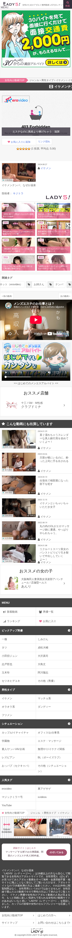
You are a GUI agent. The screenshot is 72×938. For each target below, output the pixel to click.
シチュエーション (12, 723)
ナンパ (59, 284)
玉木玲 (6, 672)
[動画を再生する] (19, 172)
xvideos (42, 796)
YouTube (7, 805)
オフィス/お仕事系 (48, 732)
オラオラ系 (8, 706)
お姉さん (39, 284)
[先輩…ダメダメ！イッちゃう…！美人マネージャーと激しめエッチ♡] (30, 827)
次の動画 (64, 296)
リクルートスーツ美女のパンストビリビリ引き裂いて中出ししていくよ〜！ (54, 554)
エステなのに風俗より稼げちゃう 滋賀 (36, 131)
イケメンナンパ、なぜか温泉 (18, 870)
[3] (23, 148)
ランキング (13, 621)
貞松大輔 (43, 647)
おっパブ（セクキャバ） (16, 765)
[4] (26, 148)
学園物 (6, 740)
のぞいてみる (56, 852)
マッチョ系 (44, 698)
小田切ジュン (9, 655)
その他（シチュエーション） (52, 768)
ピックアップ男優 (12, 630)
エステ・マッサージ (49, 740)
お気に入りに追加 (20, 142)
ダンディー (44, 706)
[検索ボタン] (67, 4)
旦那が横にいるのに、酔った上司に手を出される (54, 459)
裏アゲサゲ (44, 788)
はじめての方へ (47, 915)
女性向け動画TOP (12, 915)
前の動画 (7, 296)
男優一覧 (48, 611)
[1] (17, 148)
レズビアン (8, 757)
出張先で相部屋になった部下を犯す (54, 482)
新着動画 (12, 611)
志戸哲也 (7, 664)
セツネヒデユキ (11, 680)
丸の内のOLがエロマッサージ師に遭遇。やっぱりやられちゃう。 (54, 530)
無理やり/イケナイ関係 (51, 749)
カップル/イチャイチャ (15, 732)
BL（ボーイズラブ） (50, 757)
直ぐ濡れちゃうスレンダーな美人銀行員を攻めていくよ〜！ (54, 438)
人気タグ (7, 779)
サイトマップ (9, 922)
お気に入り (49, 621)
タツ (4, 647)
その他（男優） (47, 680)
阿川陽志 (43, 672)
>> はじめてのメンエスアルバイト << (36, 383)
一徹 (4, 639)
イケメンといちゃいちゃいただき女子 (54, 505)
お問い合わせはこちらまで (53, 922)
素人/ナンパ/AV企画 (13, 749)
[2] (20, 148)
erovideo (7, 788)
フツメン (7, 715)
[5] (29, 148)
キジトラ (18, 193)
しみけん (43, 639)
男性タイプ (8, 689)
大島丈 (42, 664)
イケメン (7, 698)
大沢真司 (43, 655)
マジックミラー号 (12, 796)
